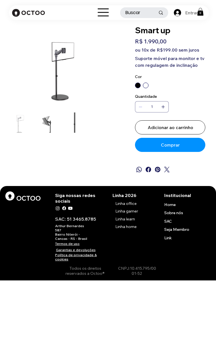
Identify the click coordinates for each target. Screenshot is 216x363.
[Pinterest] (158, 169)
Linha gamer (126, 211)
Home (170, 204)
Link (168, 237)
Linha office (126, 203)
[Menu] (103, 12)
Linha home (126, 226)
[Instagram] (57, 208)
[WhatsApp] (139, 169)
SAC (168, 221)
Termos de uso (67, 244)
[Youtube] (70, 208)
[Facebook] (148, 169)
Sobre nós (173, 212)
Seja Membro (176, 229)
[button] (200, 12)
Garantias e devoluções (76, 250)
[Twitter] (167, 169)
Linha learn (125, 219)
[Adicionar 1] (163, 106)
